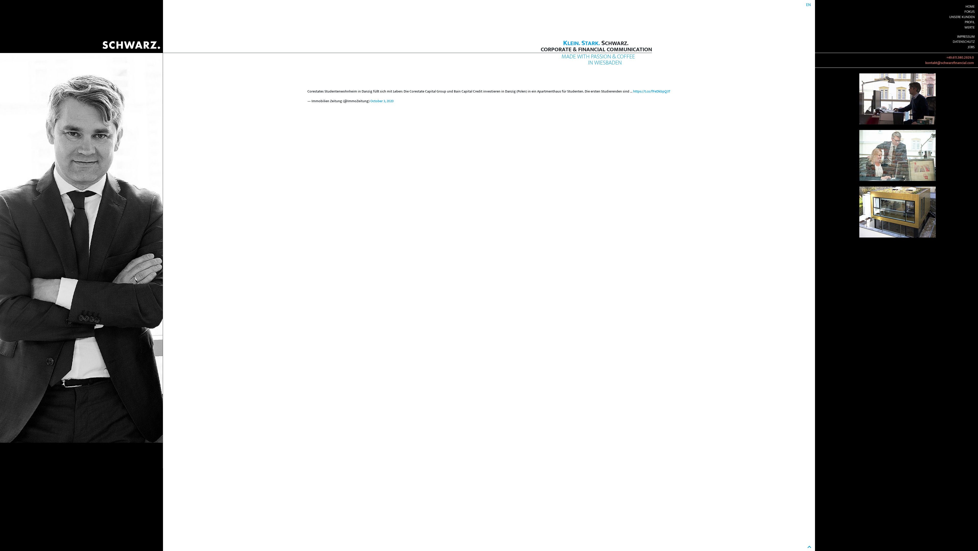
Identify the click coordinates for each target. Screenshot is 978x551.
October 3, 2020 (382, 101)
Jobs (971, 47)
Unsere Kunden (962, 17)
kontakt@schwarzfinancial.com (949, 63)
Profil (970, 22)
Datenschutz (964, 41)
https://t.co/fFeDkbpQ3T (651, 91)
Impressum (966, 36)
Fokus (970, 11)
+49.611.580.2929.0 (960, 57)
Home (970, 6)
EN (808, 5)
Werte (970, 27)
